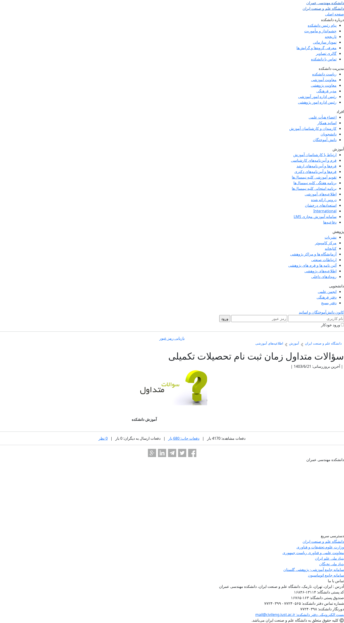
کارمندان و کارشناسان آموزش (313, 128)
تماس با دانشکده (324, 59)
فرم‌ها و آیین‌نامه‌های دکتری (315, 171)
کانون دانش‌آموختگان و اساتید (321, 312)
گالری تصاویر (326, 53)
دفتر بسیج (329, 302)
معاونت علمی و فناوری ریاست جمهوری (313, 552)
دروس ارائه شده (324, 199)
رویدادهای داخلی (324, 276)
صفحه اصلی (334, 14)
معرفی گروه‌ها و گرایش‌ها (316, 47)
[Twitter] (182, 453)
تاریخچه (331, 36)
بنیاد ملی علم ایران (329, 558)
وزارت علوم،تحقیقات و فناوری (320, 547)
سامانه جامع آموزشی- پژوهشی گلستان (313, 569)
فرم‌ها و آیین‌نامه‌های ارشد (316, 166)
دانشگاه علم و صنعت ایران (323, 541)
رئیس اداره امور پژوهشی (317, 102)
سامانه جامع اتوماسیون (326, 575)
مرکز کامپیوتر (326, 242)
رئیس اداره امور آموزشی (317, 96)
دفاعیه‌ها (330, 222)
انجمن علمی (327, 291)
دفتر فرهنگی (327, 297)
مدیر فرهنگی (326, 91)
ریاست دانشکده (324, 74)
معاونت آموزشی (324, 79)
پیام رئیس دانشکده (322, 25)
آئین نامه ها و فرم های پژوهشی (312, 265)
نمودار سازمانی (325, 42)
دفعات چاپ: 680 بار (183, 438)
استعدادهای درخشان (321, 205)
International (325, 211)
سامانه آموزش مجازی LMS (315, 216)
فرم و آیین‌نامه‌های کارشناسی (314, 160)
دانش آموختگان (325, 139)
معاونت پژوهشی (324, 85)
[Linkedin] (162, 453)
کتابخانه (331, 248)
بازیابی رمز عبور (172, 338)
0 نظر (103, 438)
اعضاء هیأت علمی (323, 117)
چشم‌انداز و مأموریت (320, 31)
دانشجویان (329, 134)
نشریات (331, 237)
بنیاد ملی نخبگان (331, 564)
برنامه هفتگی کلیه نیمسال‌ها (315, 182)
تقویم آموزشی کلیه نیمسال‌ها (314, 177)
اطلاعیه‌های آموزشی (321, 194)
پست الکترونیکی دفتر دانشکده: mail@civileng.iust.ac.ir (299, 614)
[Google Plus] (152, 453)
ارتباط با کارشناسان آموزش (315, 154)
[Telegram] (172, 453)
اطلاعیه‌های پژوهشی (320, 271)
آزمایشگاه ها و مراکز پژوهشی (313, 254)
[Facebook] (192, 453)
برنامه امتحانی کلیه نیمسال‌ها (314, 188)
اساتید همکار (327, 122)
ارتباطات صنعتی (324, 259)
